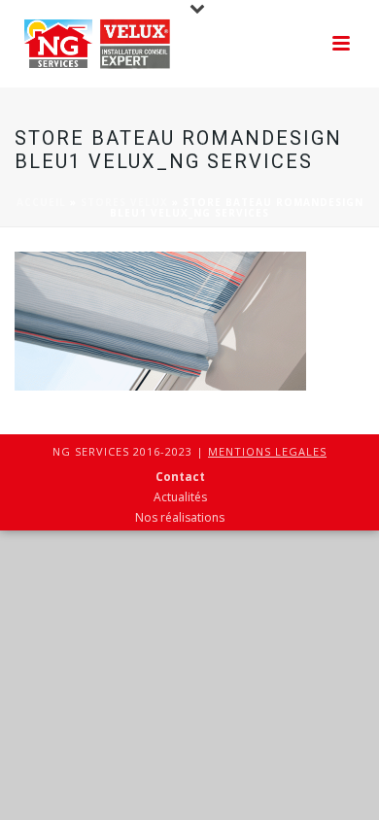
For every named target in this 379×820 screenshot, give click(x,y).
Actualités (180, 497)
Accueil (41, 202)
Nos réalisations (179, 518)
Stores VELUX (124, 202)
